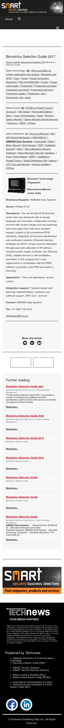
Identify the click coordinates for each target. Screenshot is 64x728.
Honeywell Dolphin (42, 111)
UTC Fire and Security (18, 164)
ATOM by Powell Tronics (39, 108)
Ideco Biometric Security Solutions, (36, 153)
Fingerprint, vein (36, 93)
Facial (24, 78)
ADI (52, 133)
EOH (40, 145)
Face (16, 78)
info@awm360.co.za (17, 315)
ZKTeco (31, 123)
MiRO (32, 156)
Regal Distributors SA (35, 160)
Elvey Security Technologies (21, 145)
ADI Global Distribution (18, 137)
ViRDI (22, 123)
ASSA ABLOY (39, 137)
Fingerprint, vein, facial (18, 97)
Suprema (12, 123)
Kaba (40, 115)
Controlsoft (40, 141)
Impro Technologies (24, 115)
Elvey (51, 141)
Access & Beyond (39, 133)
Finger (44, 82)
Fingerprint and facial (17, 89)
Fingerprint (26, 85)
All (26, 133)
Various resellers (41, 164)
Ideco (9, 115)
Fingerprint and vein (42, 89)
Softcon (52, 160)
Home (9, 19)
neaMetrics (43, 156)
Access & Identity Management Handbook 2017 (25, 62)
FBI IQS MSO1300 (29, 82)
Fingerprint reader (16, 93)
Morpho (49, 115)
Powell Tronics (14, 160)
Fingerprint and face (45, 85)
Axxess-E (11, 111)
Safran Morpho (14, 119)
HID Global (24, 111)
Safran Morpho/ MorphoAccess (41, 119)
